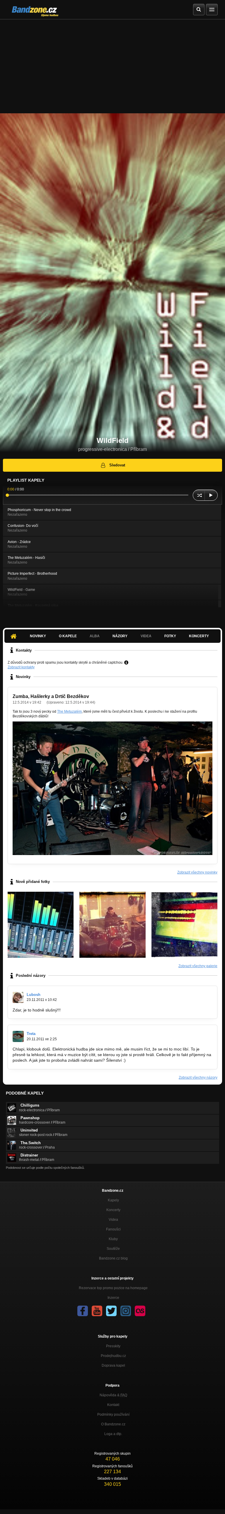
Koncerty (199, 636)
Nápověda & (113, 1395)
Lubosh (33, 994)
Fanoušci (113, 1229)
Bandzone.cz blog (113, 1258)
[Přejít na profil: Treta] (18, 1036)
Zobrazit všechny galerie (197, 966)
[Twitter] (111, 1311)
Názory (119, 636)
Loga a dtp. (113, 1434)
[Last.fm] (140, 1311)
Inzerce (113, 1298)
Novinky (38, 636)
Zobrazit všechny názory (198, 1077)
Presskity (113, 1346)
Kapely (113, 1200)
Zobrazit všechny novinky (197, 872)
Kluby (113, 1239)
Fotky (170, 636)
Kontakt (113, 1405)
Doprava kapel (113, 1365)
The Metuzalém (69, 711)
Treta (31, 1033)
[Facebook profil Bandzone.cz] (82, 1311)
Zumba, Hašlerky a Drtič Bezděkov (51, 696)
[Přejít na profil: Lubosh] (18, 997)
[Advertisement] (112, 63)
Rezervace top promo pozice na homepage (113, 1288)
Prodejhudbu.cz (113, 1356)
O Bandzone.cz (113, 1424)
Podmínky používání (113, 1414)
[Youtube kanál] (97, 1311)
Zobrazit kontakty (21, 667)
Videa (113, 1220)
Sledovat (117, 465)
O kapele (68, 636)
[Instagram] (125, 1311)
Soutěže (113, 1249)
